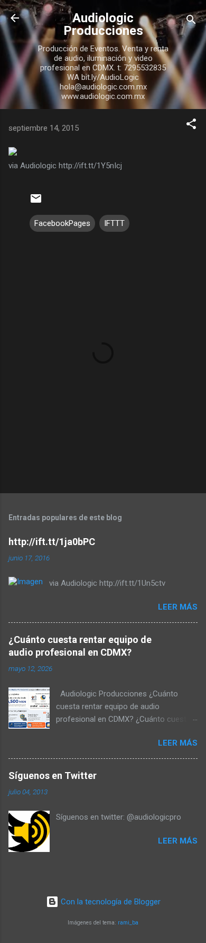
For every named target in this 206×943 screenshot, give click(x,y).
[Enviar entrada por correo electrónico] (36, 202)
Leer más (178, 607)
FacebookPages (62, 223)
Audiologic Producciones (103, 24)
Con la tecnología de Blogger (110, 901)
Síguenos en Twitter (52, 775)
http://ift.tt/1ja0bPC (51, 541)
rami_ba (128, 922)
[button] (191, 125)
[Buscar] (191, 21)
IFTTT (114, 223)
